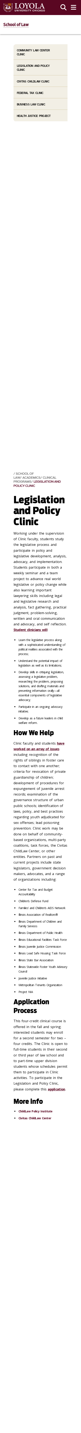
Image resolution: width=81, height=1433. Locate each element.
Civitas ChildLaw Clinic (33, 81)
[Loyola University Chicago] (24, 7)
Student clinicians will (30, 629)
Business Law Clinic (31, 104)
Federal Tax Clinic (30, 93)
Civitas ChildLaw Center (34, 1118)
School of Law (16, 24)
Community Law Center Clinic (33, 52)
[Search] (63, 7)
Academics (31, 478)
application (56, 1089)
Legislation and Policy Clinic (37, 483)
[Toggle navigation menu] (73, 7)
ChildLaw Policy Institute (35, 1111)
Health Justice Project (34, 116)
